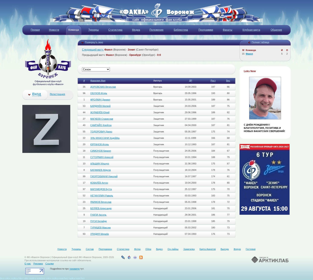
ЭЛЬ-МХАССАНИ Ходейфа (104, 138)
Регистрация (57, 94)
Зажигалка (189, 249)
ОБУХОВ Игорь (98, 93)
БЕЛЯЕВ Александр (101, 208)
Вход (36, 94)
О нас (27, 263)
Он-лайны (173, 249)
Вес (228, 80)
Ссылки (49, 263)
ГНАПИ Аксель (98, 214)
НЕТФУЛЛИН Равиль (101, 195)
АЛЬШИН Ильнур (99, 163)
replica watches (37, 278)
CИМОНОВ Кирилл (100, 150)
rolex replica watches (57, 278)
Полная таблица (260, 42)
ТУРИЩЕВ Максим (100, 227)
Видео (159, 249)
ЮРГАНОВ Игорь (99, 144)
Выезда (225, 249)
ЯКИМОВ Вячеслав (100, 202)
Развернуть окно (94, 42)
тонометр (74, 268)
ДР (190, 80)
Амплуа (157, 80)
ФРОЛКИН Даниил (100, 99)
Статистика (123, 249)
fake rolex (23, 278)
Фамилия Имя (97, 80)
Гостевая (251, 249)
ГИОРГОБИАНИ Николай (104, 176)
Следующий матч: (93, 49)
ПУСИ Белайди (98, 221)
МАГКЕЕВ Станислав (101, 119)
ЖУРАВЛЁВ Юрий (99, 112)
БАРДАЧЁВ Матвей (100, 106)
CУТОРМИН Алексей (101, 157)
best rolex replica (9, 278)
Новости (62, 249)
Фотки (137, 249)
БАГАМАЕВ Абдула (100, 170)
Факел (249, 53)
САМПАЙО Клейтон (101, 125)
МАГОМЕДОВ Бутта (101, 189)
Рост (213, 80)
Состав (90, 249)
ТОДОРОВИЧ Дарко (101, 131)
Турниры (76, 249)
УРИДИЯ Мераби (99, 234)
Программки (105, 249)
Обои (148, 249)
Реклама (38, 263)
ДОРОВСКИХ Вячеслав (103, 87)
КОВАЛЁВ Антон (99, 182)
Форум (237, 249)
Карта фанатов (208, 249)
